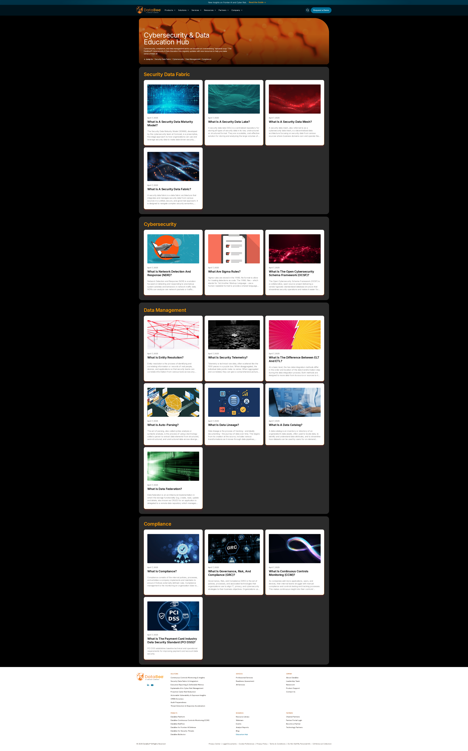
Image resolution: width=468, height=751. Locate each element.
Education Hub (242, 734)
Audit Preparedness (178, 702)
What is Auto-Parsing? (163, 425)
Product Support (293, 688)
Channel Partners (293, 717)
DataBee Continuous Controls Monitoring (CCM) (190, 720)
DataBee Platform (178, 717)
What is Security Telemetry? (228, 357)
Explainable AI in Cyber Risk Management (187, 688)
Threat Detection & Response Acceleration (188, 706)
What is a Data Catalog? (285, 425)
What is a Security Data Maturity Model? (170, 123)
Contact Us (290, 692)
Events (238, 724)
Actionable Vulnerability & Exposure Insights (188, 695)
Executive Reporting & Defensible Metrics (187, 685)
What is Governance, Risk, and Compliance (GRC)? (229, 573)
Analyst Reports (242, 727)
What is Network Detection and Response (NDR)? (169, 273)
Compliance (206, 59)
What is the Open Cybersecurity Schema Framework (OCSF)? (291, 273)
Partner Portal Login (294, 720)
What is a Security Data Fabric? (169, 189)
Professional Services (244, 678)
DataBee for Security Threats (182, 731)
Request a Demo (321, 10)
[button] (170, 10)
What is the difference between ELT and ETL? (294, 359)
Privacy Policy (262, 744)
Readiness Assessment (245, 681)
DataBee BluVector (178, 734)
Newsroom (290, 685)
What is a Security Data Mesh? (290, 121)
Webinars (239, 720)
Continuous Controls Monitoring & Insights (188, 678)
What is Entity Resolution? (165, 357)
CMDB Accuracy (177, 699)
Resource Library (242, 717)
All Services (240, 685)
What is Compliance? (162, 571)
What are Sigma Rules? (224, 271)
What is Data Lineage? (223, 425)
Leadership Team (293, 681)
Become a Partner (293, 724)
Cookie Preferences (246, 744)
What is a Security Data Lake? (229, 121)
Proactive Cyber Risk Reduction (183, 692)
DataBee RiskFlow (178, 724)
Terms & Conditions (278, 744)
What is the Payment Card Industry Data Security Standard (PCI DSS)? (172, 640)
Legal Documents (230, 744)
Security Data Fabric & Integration (184, 681)
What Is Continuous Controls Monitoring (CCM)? (288, 573)
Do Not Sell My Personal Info (299, 744)
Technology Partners (294, 727)
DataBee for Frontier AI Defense (183, 727)
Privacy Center (214, 744)
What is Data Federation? (164, 489)
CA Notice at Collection (322, 744)
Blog (237, 731)
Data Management (193, 59)
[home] (148, 10)
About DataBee (292, 678)
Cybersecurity (178, 59)
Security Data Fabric (163, 59)
